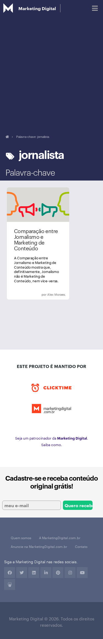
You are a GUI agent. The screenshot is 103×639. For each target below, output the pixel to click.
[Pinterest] (57, 572)
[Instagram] (70, 572)
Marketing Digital (37, 8)
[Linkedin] (33, 572)
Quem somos (21, 537)
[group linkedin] (45, 572)
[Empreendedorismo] (34, 295)
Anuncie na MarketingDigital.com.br (39, 546)
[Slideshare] (9, 584)
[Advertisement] (51, 70)
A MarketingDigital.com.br (59, 537)
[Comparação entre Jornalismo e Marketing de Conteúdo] (38, 243)
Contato (81, 546)
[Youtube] (82, 572)
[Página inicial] (7, 136)
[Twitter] (21, 572)
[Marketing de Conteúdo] (42, 295)
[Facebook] (9, 572)
